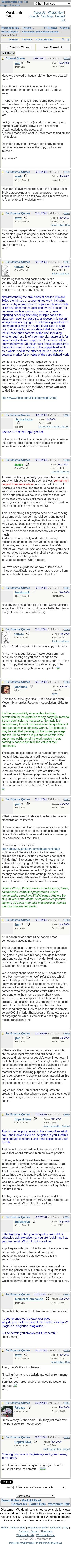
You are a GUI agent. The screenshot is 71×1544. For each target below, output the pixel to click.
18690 (67, 1114)
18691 (67, 1217)
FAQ (65, 1527)
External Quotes (15, 58)
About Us (40, 12)
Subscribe (55, 1527)
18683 (67, 460)
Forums (27, 27)
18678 (67, 58)
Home (4, 1527)
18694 (67, 1403)
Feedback (46, 1531)
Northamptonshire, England (57, 1126)
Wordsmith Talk (10, 27)
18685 (67, 629)
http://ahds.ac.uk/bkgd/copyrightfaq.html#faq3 (31, 848)
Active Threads (44, 39)
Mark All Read (31, 1500)
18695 (67, 1437)
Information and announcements (40, 31)
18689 (67, 1033)
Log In (66, 27)
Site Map (47, 16)
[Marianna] (5, 692)
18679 (67, 172)
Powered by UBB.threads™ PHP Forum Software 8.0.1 (35, 1543)
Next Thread (51, 47)
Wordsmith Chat (45, 1535)
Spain (54, 693)
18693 (67, 1350)
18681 (67, 262)
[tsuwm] (5, 275)
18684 (67, 588)
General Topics (9, 31)
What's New (56, 12)
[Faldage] (7, 1416)
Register (52, 27)
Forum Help (37, 1504)
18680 (67, 213)
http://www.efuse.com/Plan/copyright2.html (29, 397)
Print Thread (8, 53)
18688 (67, 920)
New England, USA (60, 225)
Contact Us (19, 1504)
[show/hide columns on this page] (68, 39)
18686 (67, 682)
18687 (67, 799)
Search (34, 16)
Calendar (27, 39)
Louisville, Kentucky (60, 471)
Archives (24, 1531)
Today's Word (17, 1527)
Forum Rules (10, 1500)
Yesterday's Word (38, 1527)
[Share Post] (58, 59)
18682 (67, 415)
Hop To (9, 1487)
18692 (67, 1294)
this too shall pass (60, 273)
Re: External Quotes (18, 171)
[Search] (63, 39)
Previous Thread (19, 47)
